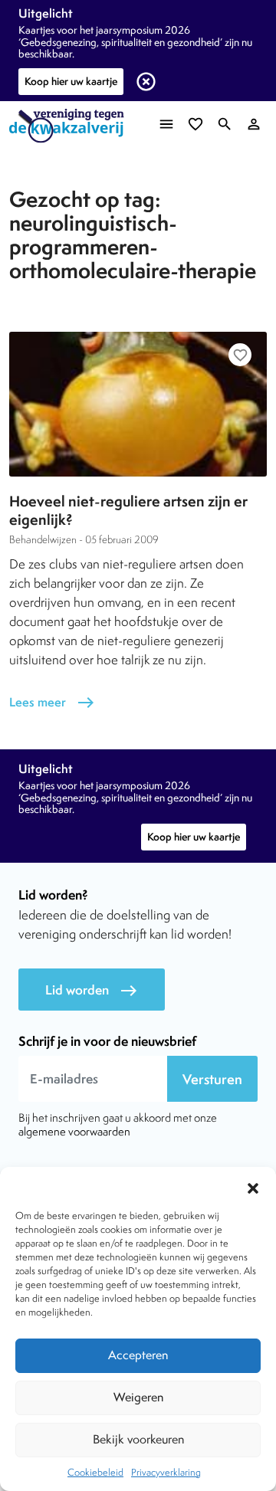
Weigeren (138, 1397)
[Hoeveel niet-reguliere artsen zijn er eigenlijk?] (138, 404)
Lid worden (91, 990)
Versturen (212, 1079)
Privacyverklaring (166, 1472)
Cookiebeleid (95, 1472)
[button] (253, 1186)
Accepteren (138, 1355)
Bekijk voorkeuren (138, 1439)
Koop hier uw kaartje (71, 81)
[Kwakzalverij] (70, 126)
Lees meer (52, 702)
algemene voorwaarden (74, 1131)
